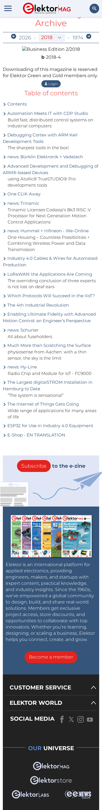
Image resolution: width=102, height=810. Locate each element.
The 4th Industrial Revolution (37, 305)
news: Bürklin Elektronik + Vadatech (44, 156)
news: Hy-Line (21, 367)
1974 (78, 38)
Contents (16, 104)
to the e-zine (53, 466)
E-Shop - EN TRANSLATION (35, 435)
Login (53, 84)
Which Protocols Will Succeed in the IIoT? (50, 295)
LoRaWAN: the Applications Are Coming (49, 274)
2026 (25, 38)
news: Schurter (22, 330)
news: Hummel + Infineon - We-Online (47, 230)
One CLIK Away (23, 194)
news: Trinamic (22, 203)
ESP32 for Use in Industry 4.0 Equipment (49, 425)
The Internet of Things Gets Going (42, 404)
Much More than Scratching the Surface (48, 345)
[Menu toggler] (8, 8)
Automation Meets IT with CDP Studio (47, 113)
